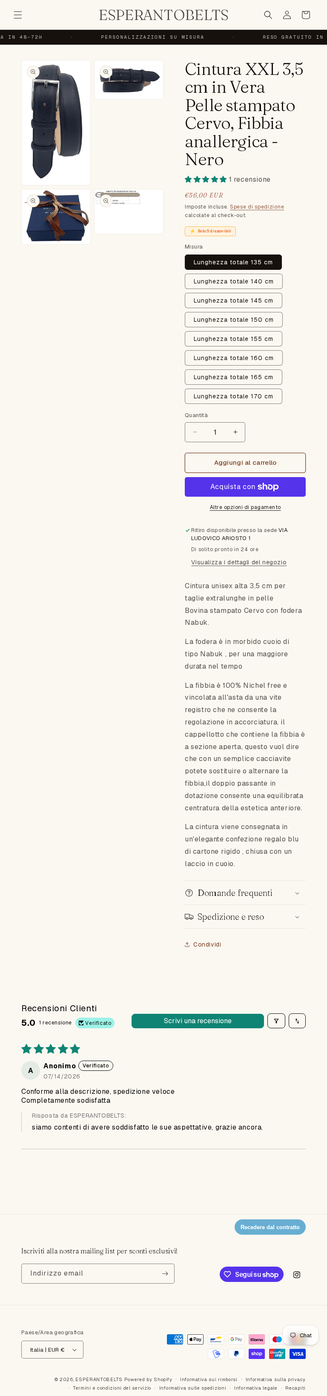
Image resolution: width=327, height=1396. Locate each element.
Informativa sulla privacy (276, 1379)
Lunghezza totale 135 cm (233, 262)
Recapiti (295, 1388)
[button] (18, 15)
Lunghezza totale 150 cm (234, 319)
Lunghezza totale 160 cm (234, 358)
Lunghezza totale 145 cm (233, 300)
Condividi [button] (207, 944)
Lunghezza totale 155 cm (233, 339)
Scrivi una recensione (198, 1020)
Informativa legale (256, 1388)
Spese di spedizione (257, 206)
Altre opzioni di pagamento (245, 507)
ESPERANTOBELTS (99, 1379)
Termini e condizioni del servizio (112, 1388)
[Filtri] (276, 1020)
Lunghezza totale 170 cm (233, 396)
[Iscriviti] (164, 1274)
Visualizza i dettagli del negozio (239, 562)
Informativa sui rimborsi (209, 1379)
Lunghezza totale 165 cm (233, 377)
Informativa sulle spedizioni (193, 1388)
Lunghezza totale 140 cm (234, 281)
